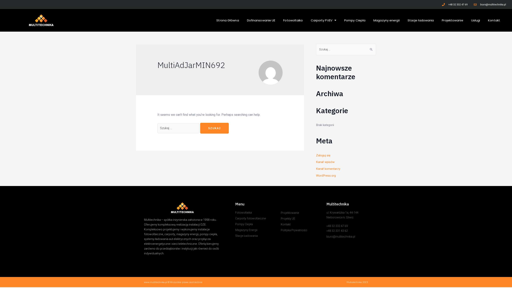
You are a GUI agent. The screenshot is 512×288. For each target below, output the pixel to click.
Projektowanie (452, 20)
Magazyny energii (386, 20)
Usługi (475, 20)
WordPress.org (326, 175)
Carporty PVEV (321, 20)
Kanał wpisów (325, 162)
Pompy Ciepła (354, 20)
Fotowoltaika (293, 20)
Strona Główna (227, 20)
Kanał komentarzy (328, 169)
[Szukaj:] (178, 128)
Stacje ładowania (421, 20)
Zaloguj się (323, 155)
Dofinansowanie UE (261, 20)
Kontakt (494, 20)
